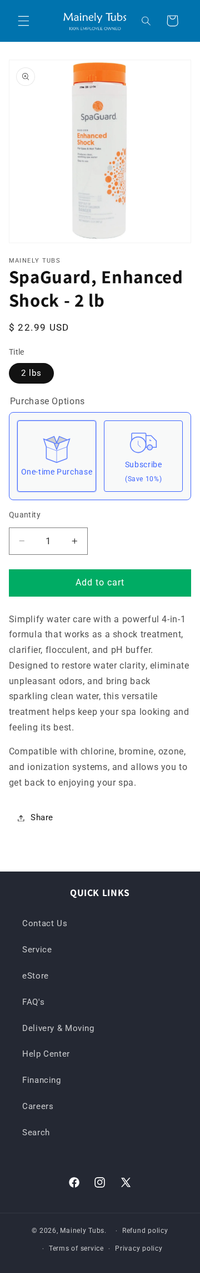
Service (37, 950)
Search (36, 1132)
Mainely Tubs (82, 1231)
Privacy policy (138, 1248)
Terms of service (76, 1248)
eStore (35, 976)
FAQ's (33, 1002)
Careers (37, 1106)
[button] (23, 20)
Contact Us (44, 923)
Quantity (25, 514)
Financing (41, 1080)
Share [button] (42, 817)
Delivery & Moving (58, 1028)
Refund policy (145, 1231)
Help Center (46, 1054)
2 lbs (31, 373)
